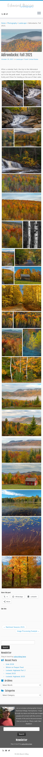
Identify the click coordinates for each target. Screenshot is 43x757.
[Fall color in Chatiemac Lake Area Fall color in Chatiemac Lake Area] (21, 572)
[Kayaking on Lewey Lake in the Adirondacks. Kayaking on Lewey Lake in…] (8, 138)
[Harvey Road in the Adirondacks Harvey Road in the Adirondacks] (28, 257)
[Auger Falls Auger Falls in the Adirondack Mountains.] (12, 93)
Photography (12, 23)
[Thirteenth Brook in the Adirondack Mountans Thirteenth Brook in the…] (8, 275)
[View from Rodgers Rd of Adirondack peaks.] (21, 476)
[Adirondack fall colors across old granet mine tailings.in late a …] (7, 320)
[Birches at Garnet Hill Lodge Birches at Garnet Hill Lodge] (21, 370)
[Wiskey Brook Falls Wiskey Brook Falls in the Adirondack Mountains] (32, 93)
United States (33, 59)
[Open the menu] (39, 13)
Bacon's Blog (24, 754)
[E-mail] (5, 14)
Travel (26, 59)
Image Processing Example (28, 631)
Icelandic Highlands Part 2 (15, 670)
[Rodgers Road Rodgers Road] (21, 298)
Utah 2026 (10, 664)
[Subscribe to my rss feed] (3, 14)
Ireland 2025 (11, 673)
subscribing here (20, 656)
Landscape (23, 23)
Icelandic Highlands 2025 (15, 676)
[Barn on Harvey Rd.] (27, 275)
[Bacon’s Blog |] (21, 5)
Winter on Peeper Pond (15, 667)
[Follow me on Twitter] (7, 14)
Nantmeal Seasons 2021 (14, 627)
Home (3, 23)
